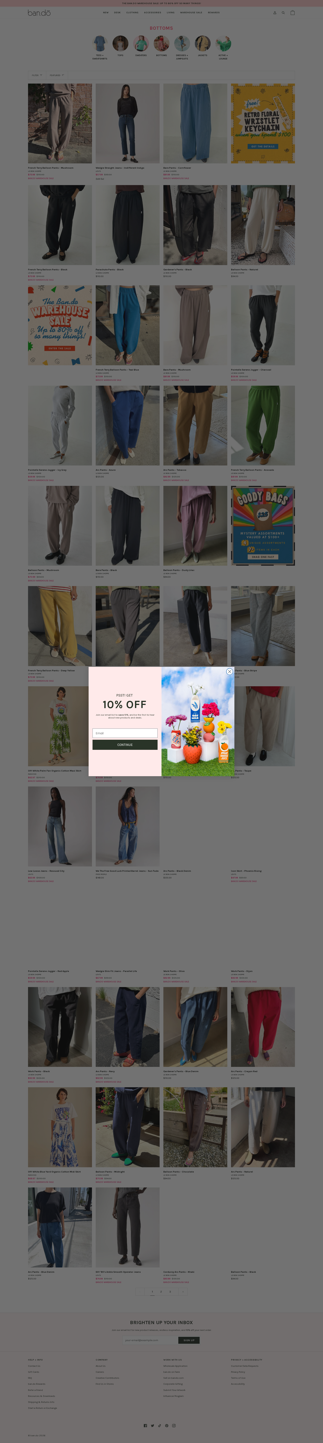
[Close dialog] (229, 671)
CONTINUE (125, 745)
